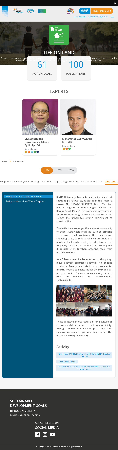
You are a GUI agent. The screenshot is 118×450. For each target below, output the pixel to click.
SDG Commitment (67, 361)
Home (4, 161)
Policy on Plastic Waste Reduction (24, 196)
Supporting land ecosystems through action (78, 181)
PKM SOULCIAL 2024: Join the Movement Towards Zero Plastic (84, 368)
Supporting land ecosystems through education (26, 181)
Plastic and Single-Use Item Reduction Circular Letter (84, 355)
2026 (71, 170)
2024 (47, 170)
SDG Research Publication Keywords (91, 16)
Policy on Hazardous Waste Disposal (25, 201)
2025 (59, 170)
